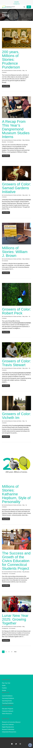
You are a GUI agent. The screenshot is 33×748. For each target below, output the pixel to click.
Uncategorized (5, 573)
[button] (29, 7)
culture (26, 195)
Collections (27, 140)
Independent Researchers (9, 732)
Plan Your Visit (6, 683)
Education (4, 142)
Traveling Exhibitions (7, 703)
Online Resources (7, 713)
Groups (4, 690)
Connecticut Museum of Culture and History (12, 70)
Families (4, 688)
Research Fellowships (8, 729)
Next (15, 651)
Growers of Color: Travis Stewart (16, 363)
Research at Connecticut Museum (11, 722)
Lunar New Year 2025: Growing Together (15, 619)
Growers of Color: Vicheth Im (16, 416)
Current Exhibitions (7, 696)
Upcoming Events (7, 700)
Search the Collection (8, 724)
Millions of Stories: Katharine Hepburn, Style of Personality (16, 494)
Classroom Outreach (7, 711)
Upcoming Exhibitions (8, 698)
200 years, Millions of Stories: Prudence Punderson (11, 59)
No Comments (10, 142)
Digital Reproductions (8, 727)
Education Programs (7, 708)
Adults (3, 685)
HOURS (16, 2)
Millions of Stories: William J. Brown (14, 252)
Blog (23, 70)
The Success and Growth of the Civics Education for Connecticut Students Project (16, 560)
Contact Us (17, 3)
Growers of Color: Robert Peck (16, 311)
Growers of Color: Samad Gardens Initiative (16, 188)
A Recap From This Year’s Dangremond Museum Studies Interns (16, 129)
